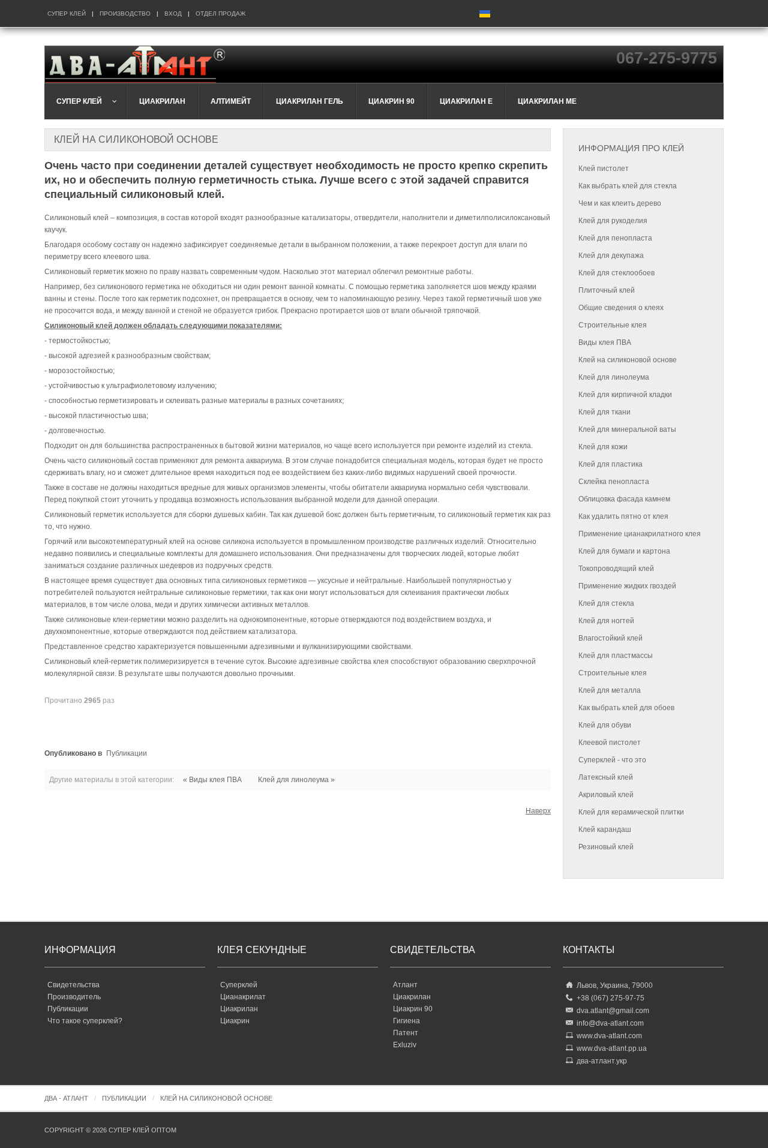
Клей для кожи (603, 447)
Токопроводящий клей (616, 568)
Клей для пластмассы (615, 655)
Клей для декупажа (611, 255)
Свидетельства (73, 985)
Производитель (74, 997)
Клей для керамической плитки (631, 812)
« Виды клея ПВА (212, 780)
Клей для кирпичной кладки (625, 394)
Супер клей (66, 13)
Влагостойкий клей (610, 638)
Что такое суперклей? (84, 1021)
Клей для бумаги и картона (624, 551)
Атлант (405, 985)
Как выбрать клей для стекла (627, 186)
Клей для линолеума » (296, 780)
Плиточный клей (606, 290)
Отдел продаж (220, 13)
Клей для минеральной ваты (627, 429)
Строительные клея (612, 325)
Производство (125, 13)
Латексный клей (605, 777)
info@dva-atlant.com (610, 1023)
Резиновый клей (606, 847)
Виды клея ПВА (604, 342)
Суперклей (238, 985)
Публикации (126, 753)
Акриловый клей (606, 795)
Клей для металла (609, 690)
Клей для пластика (610, 464)
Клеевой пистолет (609, 742)
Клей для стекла (606, 603)
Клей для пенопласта (615, 238)
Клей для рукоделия (612, 221)
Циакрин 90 (413, 1009)
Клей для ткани (604, 412)
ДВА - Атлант (66, 1098)
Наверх (538, 811)
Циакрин (235, 1021)
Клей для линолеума (613, 377)
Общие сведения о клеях (621, 307)
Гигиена (406, 1021)
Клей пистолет (603, 168)
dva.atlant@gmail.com (613, 1010)
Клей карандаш (604, 829)
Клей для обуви (604, 725)
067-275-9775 (666, 58)
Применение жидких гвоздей (627, 586)
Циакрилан (239, 1009)
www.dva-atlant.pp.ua (612, 1048)
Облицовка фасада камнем (624, 499)
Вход (173, 13)
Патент (405, 1033)
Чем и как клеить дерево (619, 203)
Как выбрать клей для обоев (626, 708)
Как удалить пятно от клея (623, 516)
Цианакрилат (243, 997)
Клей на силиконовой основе (627, 360)
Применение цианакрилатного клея (639, 534)
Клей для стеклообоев (616, 273)
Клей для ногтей (606, 621)
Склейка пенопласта (613, 481)
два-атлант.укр (602, 1061)
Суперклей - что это (612, 760)
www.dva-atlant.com (609, 1036)
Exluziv (404, 1045)
